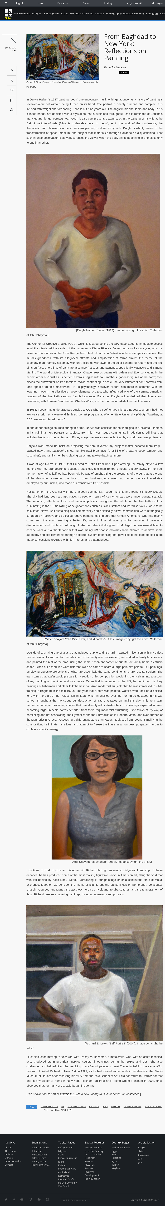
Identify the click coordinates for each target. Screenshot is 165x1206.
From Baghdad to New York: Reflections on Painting (130, 47)
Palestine (62, 3)
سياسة (141, 1147)
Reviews (89, 1161)
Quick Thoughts (93, 1154)
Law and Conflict (67, 1179)
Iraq (105, 1106)
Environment (22, 13)
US (62, 1106)
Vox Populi (63, 1186)
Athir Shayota (117, 67)
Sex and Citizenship (81, 13)
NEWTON (90, 1164)
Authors (9, 1154)
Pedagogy (152, 13)
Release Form (39, 1157)
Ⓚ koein (155, 1199)
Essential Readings (94, 1151)
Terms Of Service (41, 1164)
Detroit (115, 1106)
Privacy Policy (39, 1161)
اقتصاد (141, 1151)
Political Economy (134, 13)
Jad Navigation (92, 1178)
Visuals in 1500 (70, 1094)
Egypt (19, 3)
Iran (40, 3)
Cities (64, 13)
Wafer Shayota (49, 1106)
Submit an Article (40, 1147)
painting (94, 1106)
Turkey (108, 3)
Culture (99, 13)
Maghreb (116, 1168)
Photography (114, 13)
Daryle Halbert (132, 1106)
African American (61, 1110)
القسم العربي (134, 3)
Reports (89, 1168)
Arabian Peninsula (121, 1147)
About (8, 1147)
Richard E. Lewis (77, 1106)
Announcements (93, 1147)
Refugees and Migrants (45, 13)
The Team (10, 1151)
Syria (86, 3)
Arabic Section (146, 1142)
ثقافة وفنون (143, 1155)
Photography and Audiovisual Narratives (67, 1172)
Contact (9, 1164)
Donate (9, 1157)
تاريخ (140, 1159)
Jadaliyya (8, 12)
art (46, 1110)
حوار (140, 1162)
